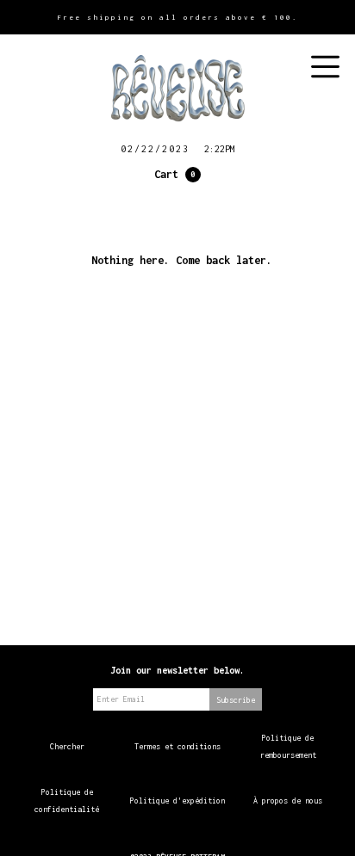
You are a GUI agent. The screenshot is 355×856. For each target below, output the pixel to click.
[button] (177, 174)
